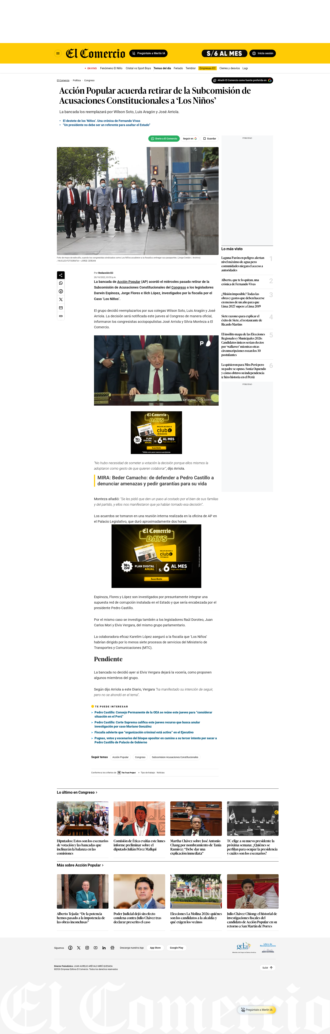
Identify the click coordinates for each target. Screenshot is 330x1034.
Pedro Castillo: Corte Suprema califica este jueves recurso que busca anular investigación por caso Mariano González (147, 724)
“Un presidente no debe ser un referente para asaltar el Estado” (106, 125)
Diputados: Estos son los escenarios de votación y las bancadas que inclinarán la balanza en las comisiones (82, 847)
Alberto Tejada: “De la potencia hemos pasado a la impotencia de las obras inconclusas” (81, 917)
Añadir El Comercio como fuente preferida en (242, 80)
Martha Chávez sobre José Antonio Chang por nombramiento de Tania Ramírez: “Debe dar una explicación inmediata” (195, 847)
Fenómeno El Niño (111, 68)
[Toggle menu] (58, 53)
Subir (265, 967)
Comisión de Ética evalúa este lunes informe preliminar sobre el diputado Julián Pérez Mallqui (139, 845)
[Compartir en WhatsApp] (61, 283)
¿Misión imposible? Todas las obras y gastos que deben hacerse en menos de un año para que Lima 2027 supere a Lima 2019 (243, 300)
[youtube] (96, 948)
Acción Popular (120, 757)
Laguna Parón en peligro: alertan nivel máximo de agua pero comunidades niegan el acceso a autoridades (242, 263)
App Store (155, 947)
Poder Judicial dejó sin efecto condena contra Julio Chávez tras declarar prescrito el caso (137, 917)
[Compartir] (61, 275)
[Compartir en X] (61, 299)
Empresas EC (208, 68)
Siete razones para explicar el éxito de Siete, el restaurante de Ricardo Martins (241, 320)
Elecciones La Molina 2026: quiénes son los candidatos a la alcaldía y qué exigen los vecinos (196, 917)
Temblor (191, 68)
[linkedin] (104, 948)
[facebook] (70, 948)
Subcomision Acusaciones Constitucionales (175, 757)
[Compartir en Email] (61, 308)
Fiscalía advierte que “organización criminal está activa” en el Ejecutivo (144, 732)
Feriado (178, 68)
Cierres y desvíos (229, 68)
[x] (79, 948)
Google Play (176, 947)
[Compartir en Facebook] (61, 291)
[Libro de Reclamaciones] (268, 947)
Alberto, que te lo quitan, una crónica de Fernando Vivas (240, 282)
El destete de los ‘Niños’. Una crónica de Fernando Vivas (101, 121)
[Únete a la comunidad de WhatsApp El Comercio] (164, 138)
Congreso (140, 757)
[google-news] (112, 948)
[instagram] (87, 948)
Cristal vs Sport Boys (138, 68)
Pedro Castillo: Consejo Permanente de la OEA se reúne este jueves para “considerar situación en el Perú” (153, 714)
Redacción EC (105, 272)
